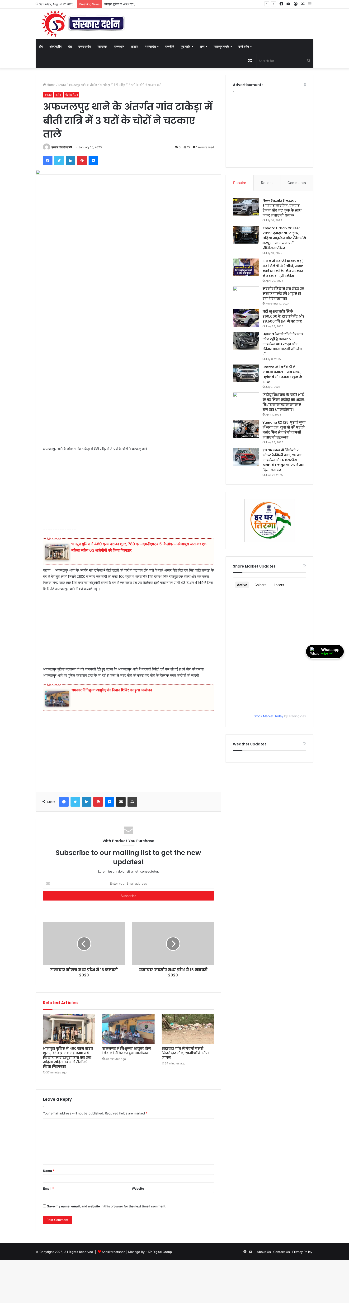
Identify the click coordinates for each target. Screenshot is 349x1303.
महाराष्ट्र (102, 46)
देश (70, 46)
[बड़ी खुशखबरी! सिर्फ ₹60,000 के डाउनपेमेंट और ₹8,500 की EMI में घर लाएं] (246, 318)
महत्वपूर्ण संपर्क (221, 46)
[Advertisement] (128, 411)
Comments (297, 182)
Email (48, 1188)
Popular (239, 182)
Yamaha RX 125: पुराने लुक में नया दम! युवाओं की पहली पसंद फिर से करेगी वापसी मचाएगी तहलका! (284, 430)
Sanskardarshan (113, 1252)
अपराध (62, 85)
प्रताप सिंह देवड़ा (60, 147)
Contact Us (281, 1252)
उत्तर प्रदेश (84, 46)
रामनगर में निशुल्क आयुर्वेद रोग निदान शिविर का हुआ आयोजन (112, 690)
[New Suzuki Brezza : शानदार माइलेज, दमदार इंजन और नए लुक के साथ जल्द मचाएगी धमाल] (246, 207)
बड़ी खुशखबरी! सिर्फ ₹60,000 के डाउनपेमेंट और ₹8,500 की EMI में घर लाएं (283, 316)
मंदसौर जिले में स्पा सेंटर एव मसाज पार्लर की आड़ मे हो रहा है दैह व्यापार (283, 293)
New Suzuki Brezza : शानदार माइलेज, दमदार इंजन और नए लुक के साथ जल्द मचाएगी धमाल (282, 208)
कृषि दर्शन (243, 46)
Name (48, 1171)
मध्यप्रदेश (150, 46)
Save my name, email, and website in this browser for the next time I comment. (106, 1206)
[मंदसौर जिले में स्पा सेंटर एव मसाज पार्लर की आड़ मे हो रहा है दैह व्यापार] (246, 295)
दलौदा (58, 95)
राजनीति (169, 46)
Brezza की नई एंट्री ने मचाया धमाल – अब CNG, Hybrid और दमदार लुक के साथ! (282, 374)
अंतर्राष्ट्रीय (55, 46)
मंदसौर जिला (71, 95)
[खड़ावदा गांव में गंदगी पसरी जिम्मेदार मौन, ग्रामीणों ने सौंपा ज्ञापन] (188, 1029)
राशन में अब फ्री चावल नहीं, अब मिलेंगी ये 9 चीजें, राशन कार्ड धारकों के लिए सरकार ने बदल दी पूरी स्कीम (283, 268)
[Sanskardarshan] (83, 24)
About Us (264, 1252)
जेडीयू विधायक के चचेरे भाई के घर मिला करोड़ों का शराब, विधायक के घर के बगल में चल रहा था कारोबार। (284, 402)
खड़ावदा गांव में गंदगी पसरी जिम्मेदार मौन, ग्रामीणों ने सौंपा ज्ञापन (185, 1053)
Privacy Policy (302, 1252)
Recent (267, 182)
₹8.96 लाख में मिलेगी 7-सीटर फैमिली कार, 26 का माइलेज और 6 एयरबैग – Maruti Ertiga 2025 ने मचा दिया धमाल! (284, 460)
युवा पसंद (185, 46)
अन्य (202, 46)
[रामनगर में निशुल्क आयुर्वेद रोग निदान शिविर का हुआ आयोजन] (128, 1029)
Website (138, 1188)
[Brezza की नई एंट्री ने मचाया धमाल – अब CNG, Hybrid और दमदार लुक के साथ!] (246, 373)
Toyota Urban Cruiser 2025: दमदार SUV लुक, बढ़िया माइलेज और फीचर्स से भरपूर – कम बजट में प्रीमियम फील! (284, 238)
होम (41, 46)
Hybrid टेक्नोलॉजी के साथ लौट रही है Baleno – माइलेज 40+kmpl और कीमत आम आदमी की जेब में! (283, 344)
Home (51, 85)
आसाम (134, 46)
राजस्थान (119, 46)
